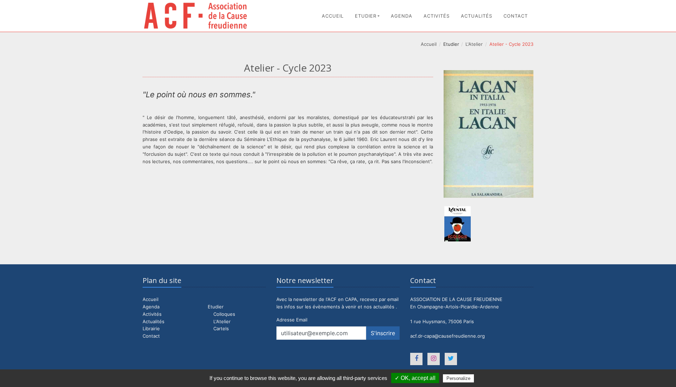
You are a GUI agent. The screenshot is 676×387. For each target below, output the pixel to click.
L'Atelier (474, 44)
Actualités (476, 16)
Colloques (224, 314)
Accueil (333, 16)
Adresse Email (291, 319)
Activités (437, 16)
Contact (515, 16)
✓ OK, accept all (415, 378)
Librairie (151, 328)
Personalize (458, 378)
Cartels (221, 328)
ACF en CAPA (195, 15)
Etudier (365, 16)
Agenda (401, 16)
